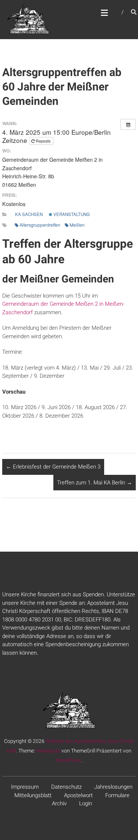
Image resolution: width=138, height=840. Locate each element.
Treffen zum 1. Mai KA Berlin (94, 482)
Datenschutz (66, 787)
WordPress (68, 760)
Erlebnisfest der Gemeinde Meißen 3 (53, 466)
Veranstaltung (71, 214)
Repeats (43, 141)
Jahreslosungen (113, 787)
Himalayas (48, 751)
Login (85, 803)
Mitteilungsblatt (33, 795)
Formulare (117, 795)
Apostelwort (78, 795)
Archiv (59, 803)
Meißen (77, 225)
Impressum (25, 787)
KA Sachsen (29, 214)
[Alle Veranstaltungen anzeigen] (128, 124)
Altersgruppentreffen (40, 225)
